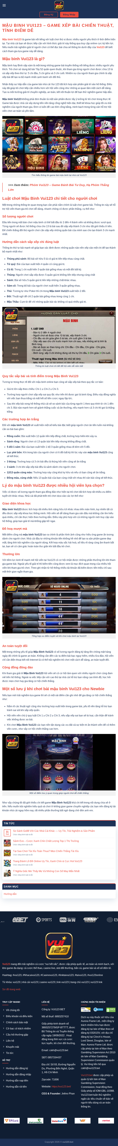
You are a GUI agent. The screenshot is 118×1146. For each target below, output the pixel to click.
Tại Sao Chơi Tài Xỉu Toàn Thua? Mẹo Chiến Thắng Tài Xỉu (46, 851)
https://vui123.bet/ (61, 1086)
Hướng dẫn (10, 894)
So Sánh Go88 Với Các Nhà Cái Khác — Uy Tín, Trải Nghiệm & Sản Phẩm (54, 831)
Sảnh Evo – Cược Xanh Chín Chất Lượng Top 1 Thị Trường (46, 841)
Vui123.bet (87, 1075)
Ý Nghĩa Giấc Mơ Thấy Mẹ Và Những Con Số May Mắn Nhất (46, 871)
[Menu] (4, 5)
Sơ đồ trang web (11, 989)
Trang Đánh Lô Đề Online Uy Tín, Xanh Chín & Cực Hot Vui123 (47, 861)
